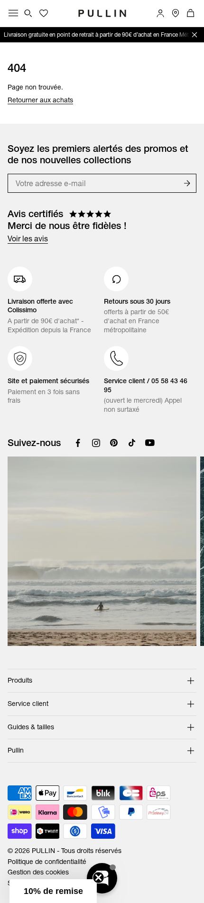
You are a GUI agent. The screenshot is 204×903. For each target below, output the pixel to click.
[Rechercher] (28, 13)
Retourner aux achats (40, 100)
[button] (53, 891)
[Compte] (160, 13)
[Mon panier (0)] (190, 13)
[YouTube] (150, 442)
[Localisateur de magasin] (175, 13)
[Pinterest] (114, 442)
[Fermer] (194, 34)
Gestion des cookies (38, 872)
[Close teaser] (98, 877)
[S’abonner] (186, 183)
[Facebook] (77, 442)
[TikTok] (132, 442)
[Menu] (13, 13)
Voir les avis (28, 238)
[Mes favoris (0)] (43, 13)
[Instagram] (96, 442)
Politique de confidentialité (47, 861)
